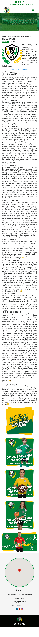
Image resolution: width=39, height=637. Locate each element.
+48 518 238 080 (14, 5)
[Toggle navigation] (33, 10)
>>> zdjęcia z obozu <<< (19, 69)
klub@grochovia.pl (27, 5)
